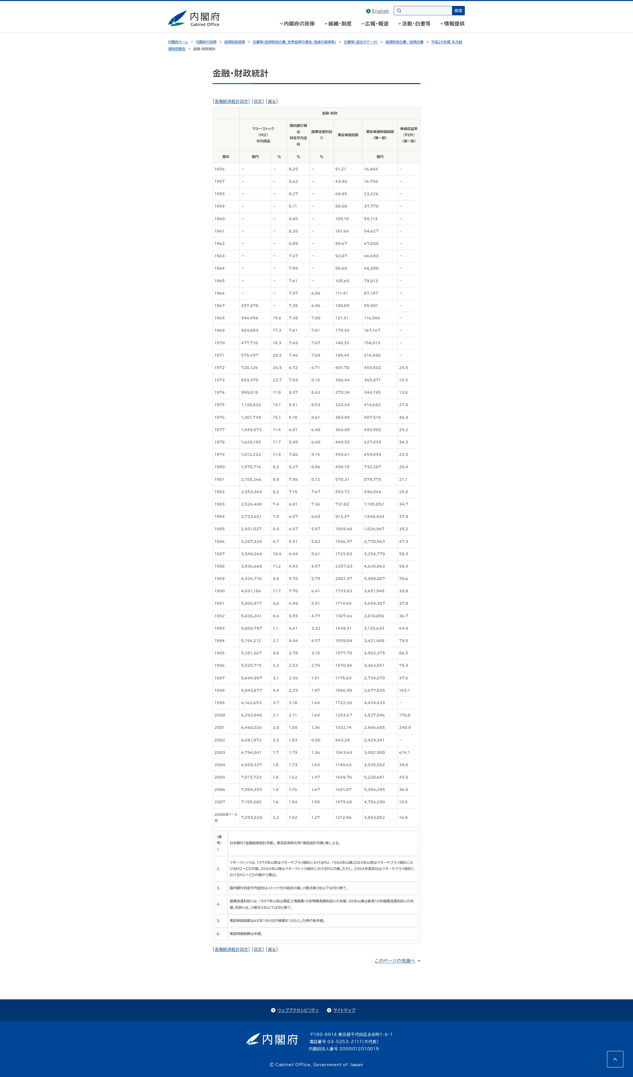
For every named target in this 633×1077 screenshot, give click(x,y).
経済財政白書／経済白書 (404, 42)
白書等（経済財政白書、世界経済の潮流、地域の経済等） (294, 42)
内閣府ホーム (178, 42)
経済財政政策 (234, 42)
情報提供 (454, 23)
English (380, 11)
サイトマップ (344, 1010)
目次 (258, 101)
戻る (272, 101)
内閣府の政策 (299, 23)
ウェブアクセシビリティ (298, 1010)
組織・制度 (340, 23)
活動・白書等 (416, 23)
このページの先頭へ (395, 961)
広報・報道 (377, 23)
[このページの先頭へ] (615, 1059)
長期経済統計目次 (231, 101)
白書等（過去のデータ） (361, 42)
